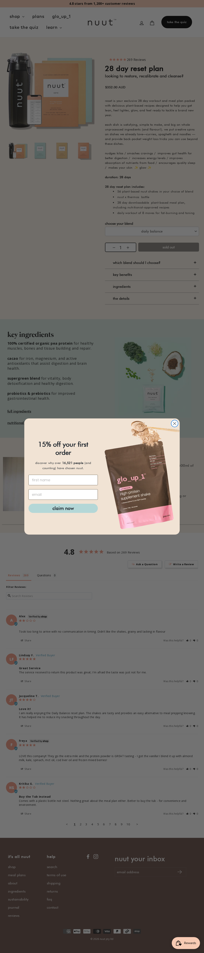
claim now (63, 508)
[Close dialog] (174, 423)
